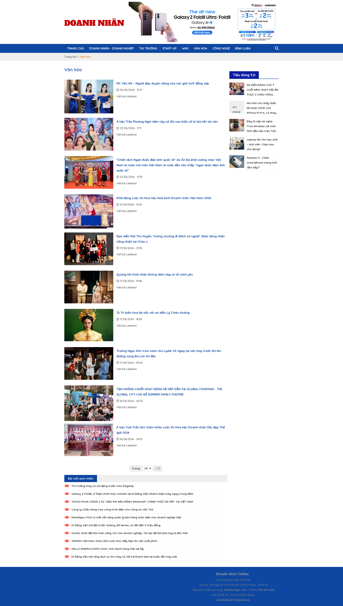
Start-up (170, 48)
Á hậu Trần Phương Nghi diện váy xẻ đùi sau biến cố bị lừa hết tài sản (167, 121)
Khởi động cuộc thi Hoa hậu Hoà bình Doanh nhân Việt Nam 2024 (163, 198)
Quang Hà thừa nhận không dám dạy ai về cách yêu (154, 274)
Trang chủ (75, 48)
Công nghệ (221, 48)
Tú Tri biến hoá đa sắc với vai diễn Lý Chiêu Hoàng (153, 312)
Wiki (185, 48)
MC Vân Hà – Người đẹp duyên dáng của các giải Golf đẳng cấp (162, 83)
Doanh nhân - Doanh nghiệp (111, 48)
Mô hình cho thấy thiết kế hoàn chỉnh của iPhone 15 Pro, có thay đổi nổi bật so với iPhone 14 (262, 112)
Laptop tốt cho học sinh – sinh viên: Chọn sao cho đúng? (262, 144)
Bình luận (242, 48)
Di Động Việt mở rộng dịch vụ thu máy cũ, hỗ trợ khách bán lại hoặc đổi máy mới (124, 556)
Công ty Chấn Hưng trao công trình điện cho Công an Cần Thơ (112, 509)
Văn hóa (200, 48)
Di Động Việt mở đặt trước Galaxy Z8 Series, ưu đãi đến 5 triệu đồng (115, 525)
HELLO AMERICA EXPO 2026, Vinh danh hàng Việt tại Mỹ (107, 548)
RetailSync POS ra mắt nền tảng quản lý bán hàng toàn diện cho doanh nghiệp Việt (126, 517)
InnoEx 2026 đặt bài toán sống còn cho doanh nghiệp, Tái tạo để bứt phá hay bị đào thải (129, 533)
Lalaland (131, 96)
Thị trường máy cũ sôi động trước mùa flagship (102, 486)
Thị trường (148, 48)
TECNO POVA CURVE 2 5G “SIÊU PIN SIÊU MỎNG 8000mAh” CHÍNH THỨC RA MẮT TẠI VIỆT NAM (132, 501)
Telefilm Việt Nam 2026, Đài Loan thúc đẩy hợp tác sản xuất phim (114, 541)
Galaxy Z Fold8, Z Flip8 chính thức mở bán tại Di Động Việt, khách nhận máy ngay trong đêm (132, 493)
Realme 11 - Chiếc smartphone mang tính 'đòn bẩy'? (262, 162)
